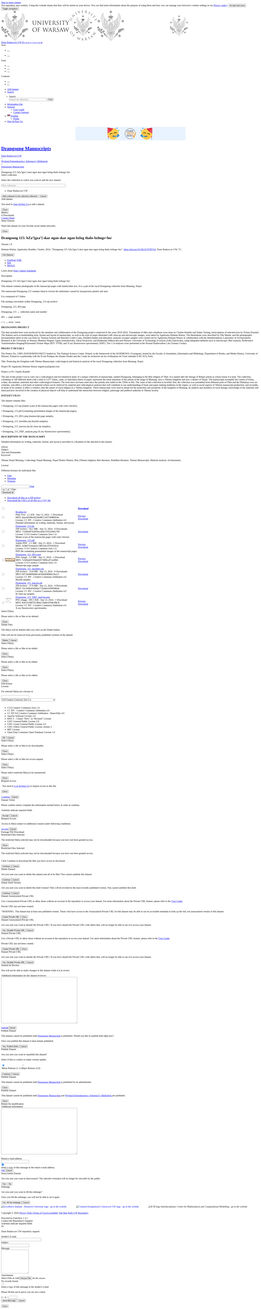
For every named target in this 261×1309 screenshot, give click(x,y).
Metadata (11, 478)
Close (4, 210)
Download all (7, 492)
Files (9, 475)
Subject (4, 1242)
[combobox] (130, 714)
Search (10, 92)
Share (12, 218)
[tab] (133, 475)
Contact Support (21, 112)
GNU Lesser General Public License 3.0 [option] (26, 724)
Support (11, 107)
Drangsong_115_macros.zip (29, 583)
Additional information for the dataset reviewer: (23, 975)
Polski (16, 118)
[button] (28, 1278)
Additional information (12, 1106)
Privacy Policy (26, 1213)
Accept (5, 829)
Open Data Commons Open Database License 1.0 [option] (31, 732)
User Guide (18, 109)
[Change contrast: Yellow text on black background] (8, 84)
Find (50, 99)
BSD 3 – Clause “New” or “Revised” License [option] (29, 718)
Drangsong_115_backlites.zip (30, 568)
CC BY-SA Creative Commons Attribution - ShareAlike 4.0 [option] (35, 713)
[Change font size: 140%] (8, 71)
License (5, 465)
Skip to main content (11, 2)
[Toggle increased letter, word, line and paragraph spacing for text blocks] (8, 56)
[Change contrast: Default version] (8, 82)
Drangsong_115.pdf (25, 540)
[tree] (130, 191)
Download (83, 508)
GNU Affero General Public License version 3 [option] (29, 727)
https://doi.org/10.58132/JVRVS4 (140, 249)
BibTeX (11, 265)
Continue (5, 797)
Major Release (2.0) (30, 1068)
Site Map (63, 1213)
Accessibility (52, 1213)
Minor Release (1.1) (11, 1068)
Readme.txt (21, 512)
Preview (82, 516)
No (10, 1184)
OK (3, 1170)
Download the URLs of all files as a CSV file (29, 500)
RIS (9, 263)
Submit (4, 1027)
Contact (5, 218)
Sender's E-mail (8, 1236)
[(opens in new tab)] (97, 39)
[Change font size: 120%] (8, 69)
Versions (11, 481)
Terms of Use (39, 1213)
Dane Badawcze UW (11, 156)
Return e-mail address (11, 1158)
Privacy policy (220, 5)
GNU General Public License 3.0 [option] (23, 721)
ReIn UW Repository (78, 1213)
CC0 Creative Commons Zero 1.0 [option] (23, 707)
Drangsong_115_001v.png (28, 554)
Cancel (43, 196)
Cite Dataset (7, 255)
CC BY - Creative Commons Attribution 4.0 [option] (28, 710)
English (14, 116)
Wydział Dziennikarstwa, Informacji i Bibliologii (24, 161)
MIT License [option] (13, 729)
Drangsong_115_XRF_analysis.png (33, 597)
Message (5, 1248)
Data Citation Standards (24, 270)
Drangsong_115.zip (25, 526)
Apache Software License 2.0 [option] (21, 716)
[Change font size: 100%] (8, 66)
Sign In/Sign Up (15, 121)
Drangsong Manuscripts (26, 148)
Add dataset (13, 89)
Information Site (15, 104)
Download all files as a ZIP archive (24, 497)
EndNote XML (14, 260)
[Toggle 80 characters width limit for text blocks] (8, 51)
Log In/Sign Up (21, 786)
